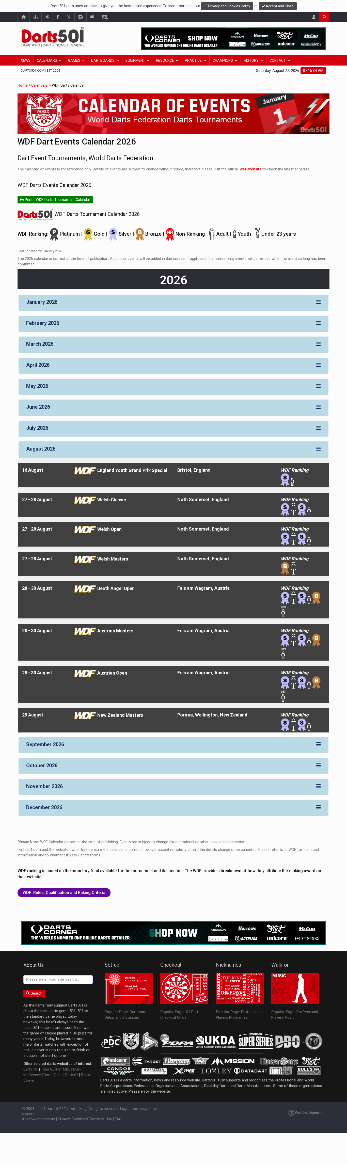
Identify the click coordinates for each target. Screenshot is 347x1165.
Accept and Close (279, 6)
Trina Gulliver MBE (55, 1069)
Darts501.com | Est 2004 (40, 70)
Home (23, 85)
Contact (278, 60)
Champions (223, 60)
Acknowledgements (38, 1119)
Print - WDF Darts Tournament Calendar (57, 200)
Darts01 (71, 1075)
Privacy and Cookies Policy (228, 6)
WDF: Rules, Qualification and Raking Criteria (64, 892)
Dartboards (103, 60)
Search (36, 993)
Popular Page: (117, 1012)
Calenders (39, 85)
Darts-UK (30, 1069)
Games (74, 60)
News (25, 60)
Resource (165, 60)
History (251, 60)
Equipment (135, 60)
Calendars (47, 60)
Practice (193, 60)
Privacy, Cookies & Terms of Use (85, 1119)
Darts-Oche (53, 1075)
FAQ (118, 1119)
